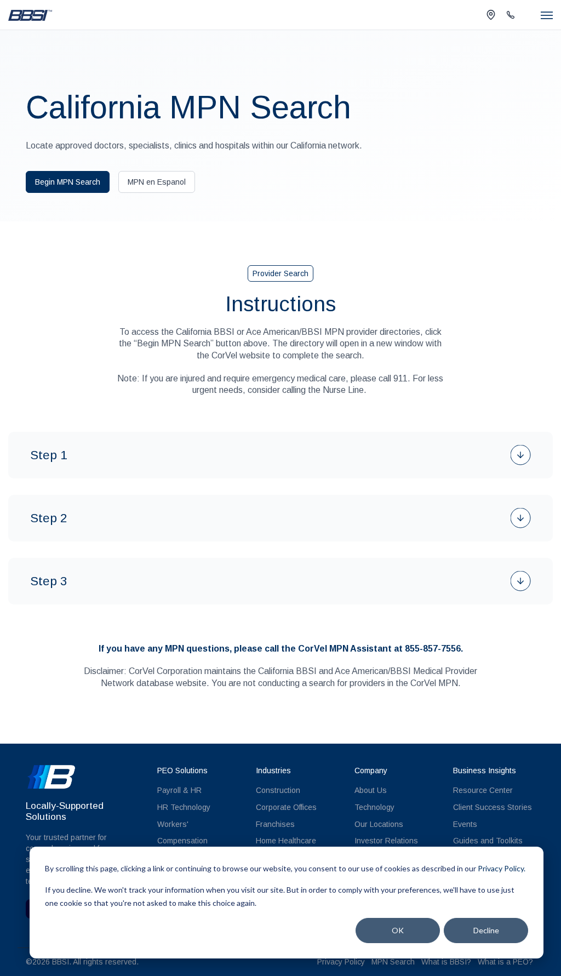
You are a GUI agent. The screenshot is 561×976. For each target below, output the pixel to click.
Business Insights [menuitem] (484, 770)
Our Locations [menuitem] (378, 824)
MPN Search (393, 961)
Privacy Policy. (501, 868)
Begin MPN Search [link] (67, 182)
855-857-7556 (433, 648)
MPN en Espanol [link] (157, 182)
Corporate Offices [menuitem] (286, 807)
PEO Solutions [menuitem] (182, 770)
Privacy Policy (341, 961)
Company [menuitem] (370, 770)
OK (398, 930)
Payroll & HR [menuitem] (179, 790)
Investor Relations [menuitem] (386, 840)
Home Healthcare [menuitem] (286, 840)
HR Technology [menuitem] (183, 807)
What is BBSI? (446, 961)
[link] (30, 14)
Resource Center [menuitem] (483, 790)
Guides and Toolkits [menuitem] (488, 840)
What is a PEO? (505, 961)
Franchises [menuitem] (275, 824)
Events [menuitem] (465, 824)
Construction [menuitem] (278, 790)
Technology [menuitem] (374, 807)
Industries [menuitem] (273, 770)
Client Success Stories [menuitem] (492, 807)
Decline (486, 930)
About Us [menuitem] (370, 790)
